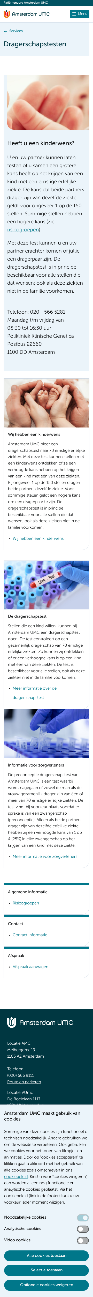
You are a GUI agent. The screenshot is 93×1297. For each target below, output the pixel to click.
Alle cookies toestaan (46, 1256)
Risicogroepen (26, 903)
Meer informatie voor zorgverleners (45, 857)
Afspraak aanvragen (30, 967)
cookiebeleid (16, 1177)
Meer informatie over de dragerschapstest (35, 693)
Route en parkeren (24, 1082)
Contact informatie (30, 935)
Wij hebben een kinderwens (38, 539)
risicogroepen (23, 230)
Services (16, 31)
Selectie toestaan (47, 1270)
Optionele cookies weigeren (46, 1285)
